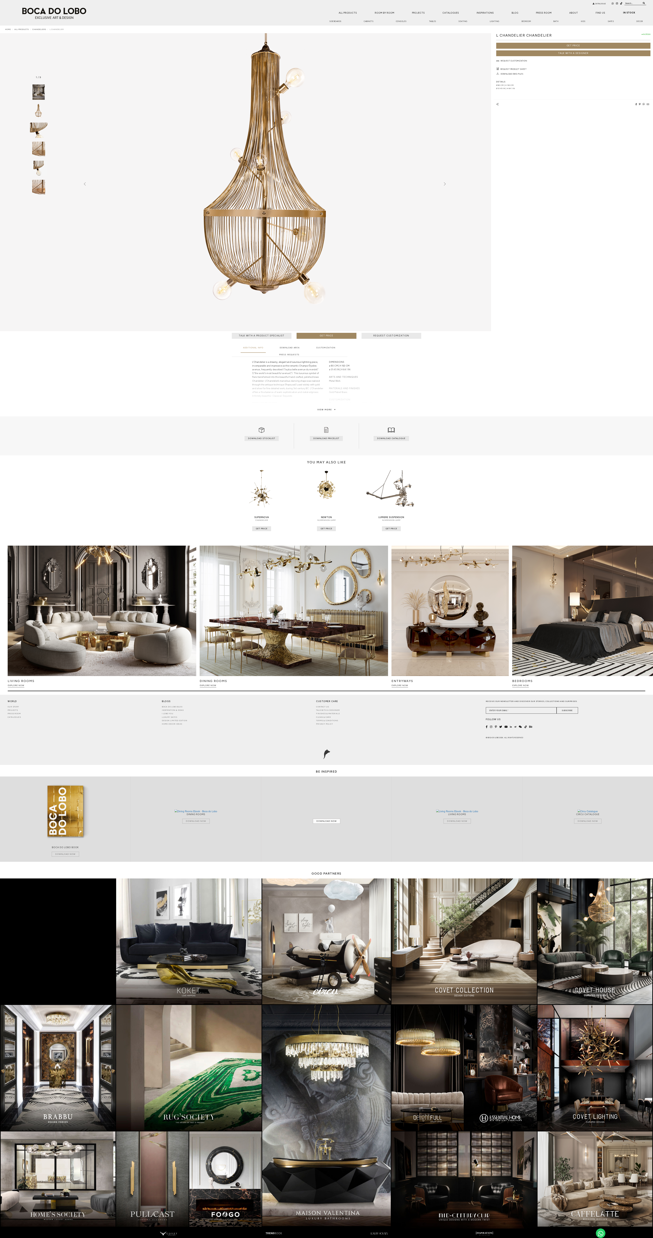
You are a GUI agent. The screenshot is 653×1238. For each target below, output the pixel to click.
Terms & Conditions (327, 720)
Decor (639, 21)
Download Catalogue (391, 438)
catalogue (600, 4)
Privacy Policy (324, 724)
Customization (326, 348)
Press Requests (289, 355)
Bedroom (526, 21)
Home (8, 29)
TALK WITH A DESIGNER (573, 53)
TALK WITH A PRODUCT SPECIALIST (261, 335)
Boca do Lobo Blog (172, 707)
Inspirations (485, 13)
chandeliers (39, 29)
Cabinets (368, 21)
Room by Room (384, 13)
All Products (348, 13)
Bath (555, 21)
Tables (432, 21)
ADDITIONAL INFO (253, 348)
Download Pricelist (326, 438)
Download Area (289, 348)
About (573, 13)
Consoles (401, 21)
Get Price (573, 45)
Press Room (544, 13)
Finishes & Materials (328, 713)
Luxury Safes (169, 717)
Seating (462, 21)
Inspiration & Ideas (173, 710)
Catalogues (450, 13)
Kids (583, 21)
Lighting (494, 21)
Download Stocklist (261, 438)
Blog (515, 13)
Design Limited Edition (174, 720)
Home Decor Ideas (172, 724)
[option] (38, 111)
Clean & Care (323, 717)
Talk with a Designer (328, 710)
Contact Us (322, 707)
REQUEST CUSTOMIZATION (391, 335)
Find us (600, 13)
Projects (418, 13)
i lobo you (167, 713)
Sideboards (335, 21)
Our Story (13, 707)
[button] (642, 620)
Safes (611, 21)
